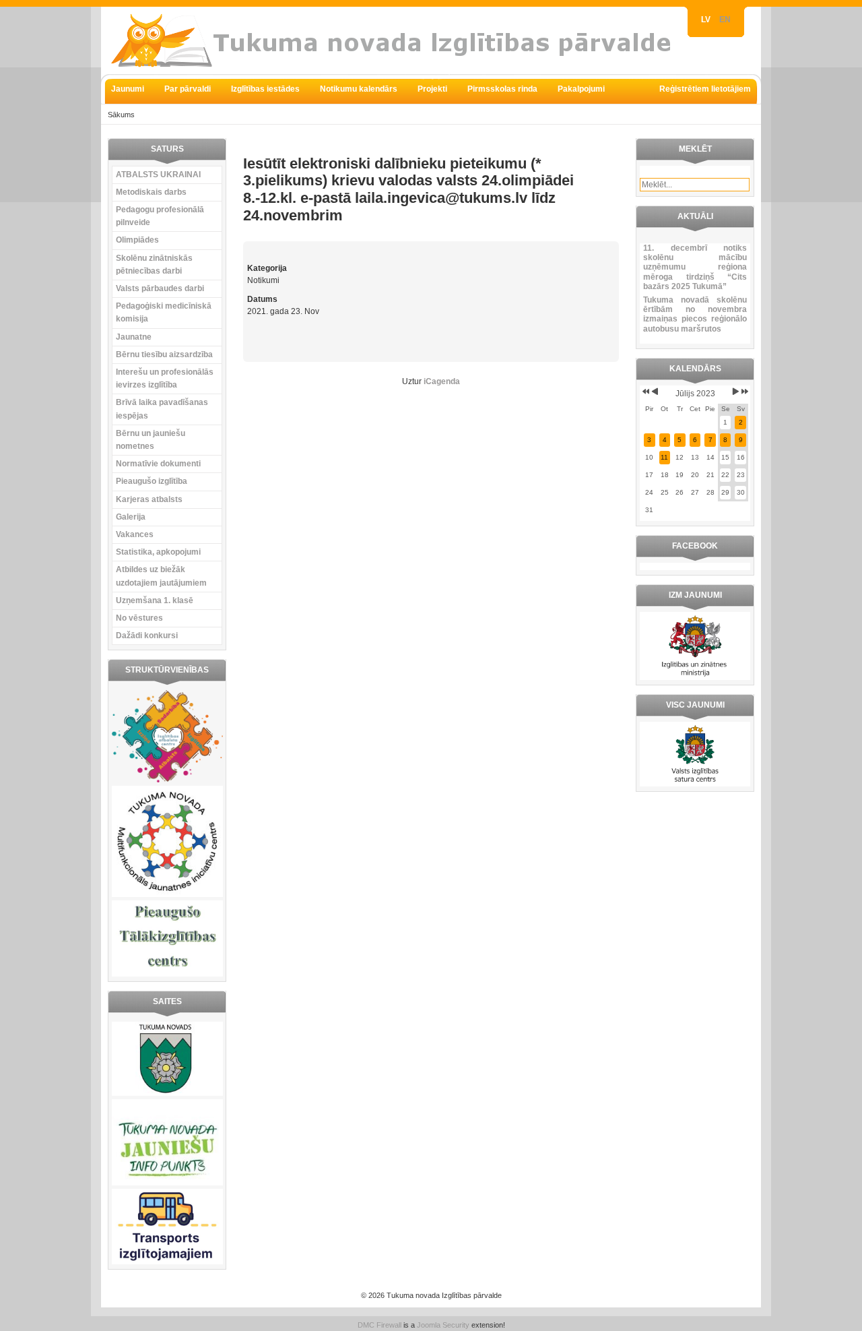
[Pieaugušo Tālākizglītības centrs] (167, 974)
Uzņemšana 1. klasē (154, 600)
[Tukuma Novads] (167, 1093)
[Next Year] (744, 392)
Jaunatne (134, 337)
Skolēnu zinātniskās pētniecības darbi (154, 264)
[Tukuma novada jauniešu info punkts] (167, 1182)
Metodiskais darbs (151, 192)
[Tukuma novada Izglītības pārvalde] (397, 40)
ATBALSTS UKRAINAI (158, 174)
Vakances (135, 534)
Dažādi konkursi (147, 635)
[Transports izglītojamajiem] (167, 1261)
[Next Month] (735, 392)
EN (725, 19)
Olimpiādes (137, 240)
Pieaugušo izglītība (151, 481)
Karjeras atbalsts (149, 499)
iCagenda (442, 381)
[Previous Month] (655, 392)
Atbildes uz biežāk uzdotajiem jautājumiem (161, 576)
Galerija (130, 517)
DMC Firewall (379, 1325)
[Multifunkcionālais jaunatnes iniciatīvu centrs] (167, 894)
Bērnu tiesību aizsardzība (164, 354)
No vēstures (139, 618)
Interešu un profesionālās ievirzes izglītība (164, 378)
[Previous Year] (645, 392)
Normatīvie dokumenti (158, 463)
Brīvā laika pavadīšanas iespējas (162, 409)
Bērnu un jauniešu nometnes (150, 440)
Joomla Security (443, 1325)
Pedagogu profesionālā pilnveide (160, 216)
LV (706, 19)
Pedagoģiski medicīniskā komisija (163, 312)
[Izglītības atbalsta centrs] (167, 779)
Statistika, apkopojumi (158, 552)
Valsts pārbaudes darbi (160, 288)
